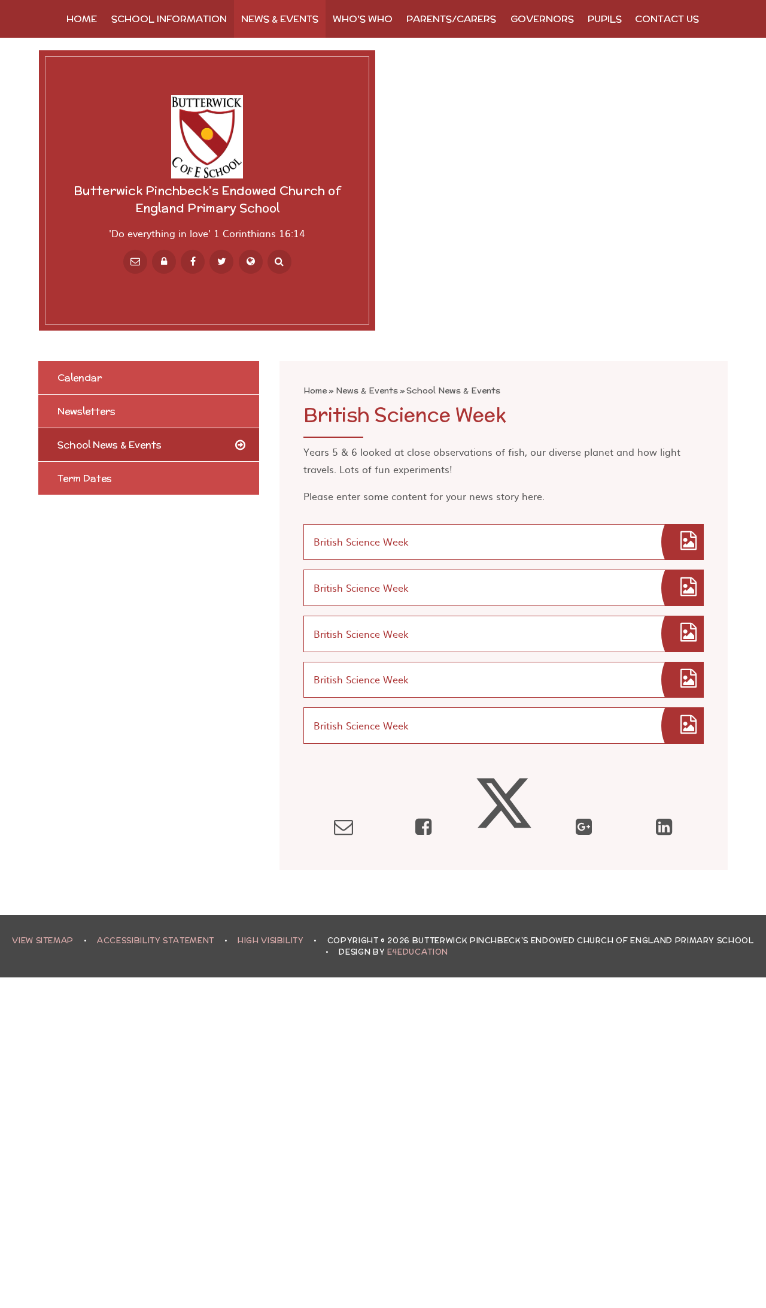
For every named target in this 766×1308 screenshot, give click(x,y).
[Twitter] (221, 262)
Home (315, 390)
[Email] (135, 262)
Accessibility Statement (155, 940)
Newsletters (86, 411)
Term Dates (84, 478)
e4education (417, 952)
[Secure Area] (164, 262)
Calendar (79, 377)
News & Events (367, 390)
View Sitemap (43, 940)
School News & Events (453, 390)
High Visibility (271, 940)
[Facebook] (193, 262)
